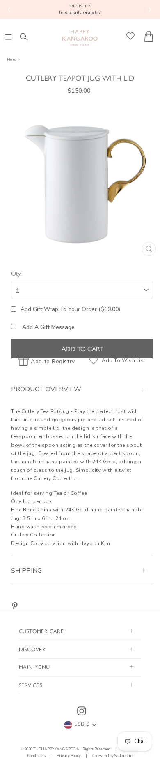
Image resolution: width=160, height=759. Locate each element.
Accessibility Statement (112, 755)
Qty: (16, 273)
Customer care (41, 631)
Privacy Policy (69, 755)
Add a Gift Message (48, 327)
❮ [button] (9, 9)
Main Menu (34, 667)
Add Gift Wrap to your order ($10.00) (70, 309)
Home (12, 59)
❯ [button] (150, 9)
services (30, 685)
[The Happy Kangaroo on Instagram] (81, 710)
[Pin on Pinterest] (14, 606)
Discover (32, 649)
